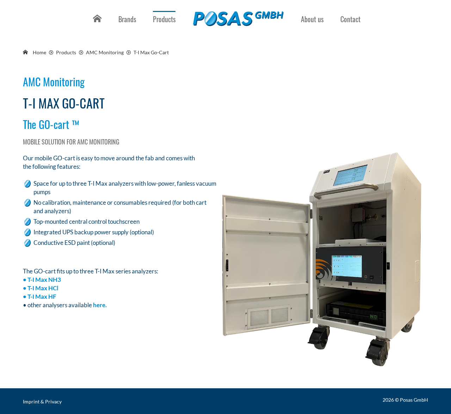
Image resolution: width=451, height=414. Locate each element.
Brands (127, 19)
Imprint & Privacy (42, 401)
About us (312, 19)
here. (100, 305)
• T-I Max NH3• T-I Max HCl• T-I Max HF (42, 288)
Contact (350, 19)
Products (164, 19)
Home (96, 24)
